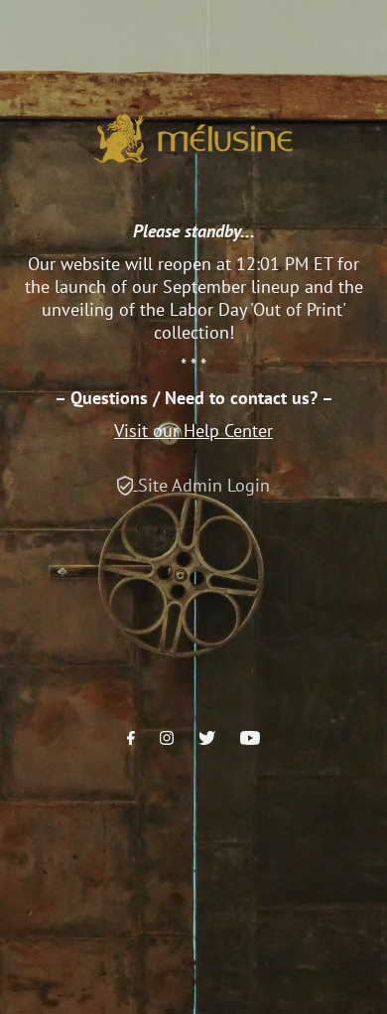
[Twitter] (207, 739)
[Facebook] (131, 739)
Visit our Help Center (193, 430)
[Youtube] (250, 739)
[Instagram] (167, 739)
